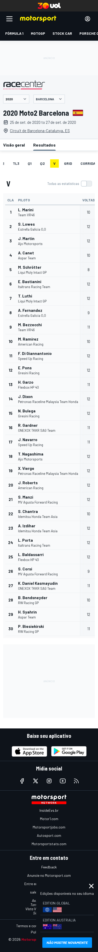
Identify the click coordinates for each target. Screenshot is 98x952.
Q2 (42, 163)
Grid (68, 163)
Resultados (44, 144)
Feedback (49, 867)
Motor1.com (49, 818)
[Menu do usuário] (87, 19)
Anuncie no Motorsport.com (49, 875)
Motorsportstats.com (49, 844)
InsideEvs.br (49, 810)
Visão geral (14, 144)
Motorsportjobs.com (49, 827)
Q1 (30, 163)
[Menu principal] (9, 19)
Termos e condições (32, 926)
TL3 (16, 163)
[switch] (69, 183)
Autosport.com (49, 835)
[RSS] (76, 781)
